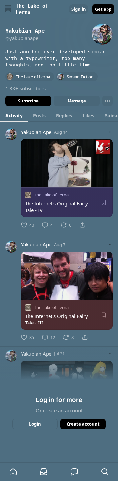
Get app (103, 9)
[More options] (109, 132)
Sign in (78, 9)
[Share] (82, 225)
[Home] (8, 9)
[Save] (103, 202)
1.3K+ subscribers (25, 88)
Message (77, 101)
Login (35, 424)
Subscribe (28, 101)
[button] (13, 472)
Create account (83, 424)
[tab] (14, 115)
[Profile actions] (107, 101)
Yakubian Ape (36, 132)
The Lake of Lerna (51, 195)
